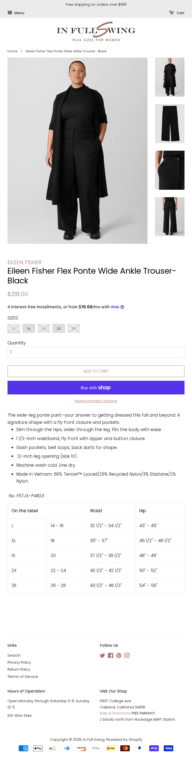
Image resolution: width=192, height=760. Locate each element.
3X (74, 328)
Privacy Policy (19, 662)
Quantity (17, 343)
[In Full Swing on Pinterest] (119, 656)
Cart (180, 12)
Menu (19, 12)
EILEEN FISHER (25, 262)
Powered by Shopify (124, 739)
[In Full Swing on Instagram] (127, 656)
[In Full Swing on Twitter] (102, 656)
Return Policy (19, 669)
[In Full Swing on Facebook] (111, 656)
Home (13, 51)
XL (28, 328)
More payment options (96, 400)
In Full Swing (93, 739)
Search (14, 655)
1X (43, 328)
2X (59, 328)
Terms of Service (23, 676)
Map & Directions (115, 713)
